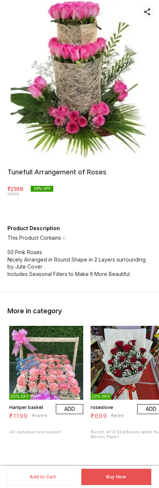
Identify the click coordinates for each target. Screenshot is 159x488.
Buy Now (116, 477)
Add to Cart (43, 477)
